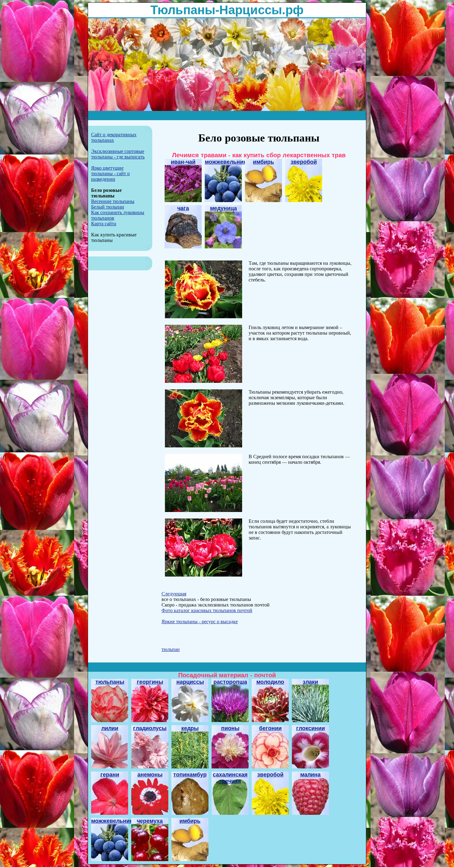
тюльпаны (109, 682)
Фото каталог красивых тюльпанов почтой (207, 610)
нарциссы (190, 682)
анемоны (149, 775)
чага (183, 208)
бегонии (270, 728)
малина (310, 775)
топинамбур (190, 775)
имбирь (263, 162)
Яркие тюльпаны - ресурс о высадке (200, 621)
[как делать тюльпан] (203, 381)
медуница (223, 208)
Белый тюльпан (107, 206)
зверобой (304, 162)
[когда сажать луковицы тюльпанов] (203, 510)
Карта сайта (103, 223)
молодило (270, 682)
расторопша (230, 682)
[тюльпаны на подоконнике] (203, 316)
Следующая (174, 593)
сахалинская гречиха (230, 778)
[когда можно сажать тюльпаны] (203, 574)
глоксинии (310, 728)
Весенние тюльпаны (112, 201)
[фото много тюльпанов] (203, 445)
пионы (230, 728)
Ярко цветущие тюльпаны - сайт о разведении (110, 173)
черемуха (150, 821)
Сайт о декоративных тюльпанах (114, 137)
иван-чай (183, 162)
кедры (190, 728)
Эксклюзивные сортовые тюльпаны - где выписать (118, 154)
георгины (150, 682)
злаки (310, 682)
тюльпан (171, 649)
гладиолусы (149, 728)
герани (109, 775)
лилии (109, 728)
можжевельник (225, 162)
